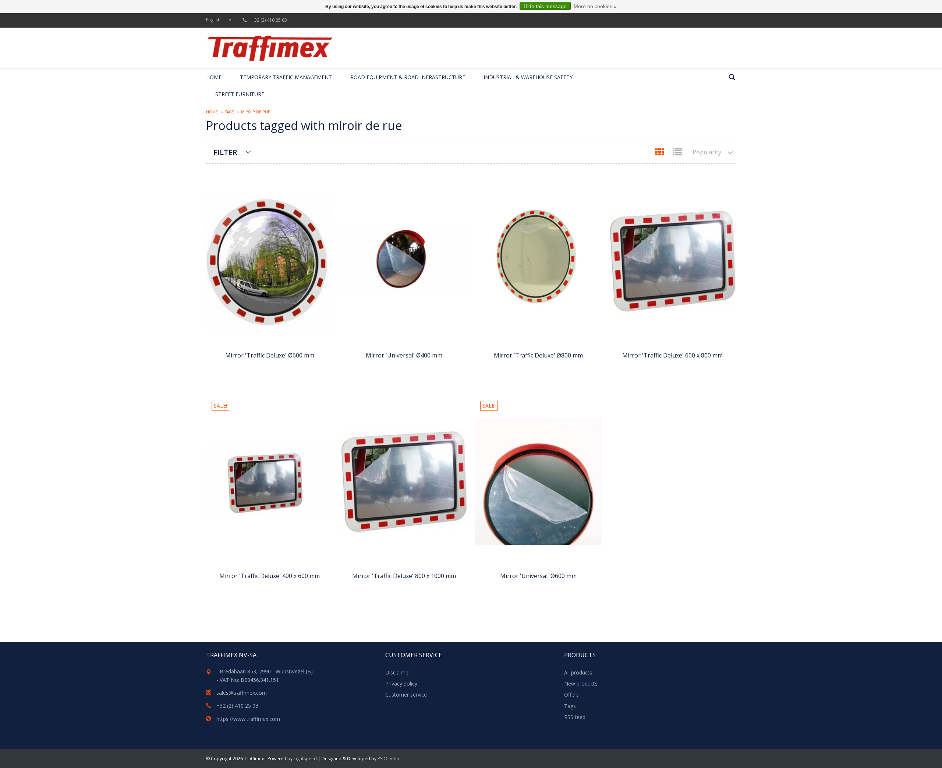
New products (581, 683)
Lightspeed (305, 758)
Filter (225, 152)
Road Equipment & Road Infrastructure (407, 77)
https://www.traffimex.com (248, 718)
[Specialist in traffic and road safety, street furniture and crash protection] (269, 48)
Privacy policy (401, 683)
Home (214, 77)
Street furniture (239, 94)
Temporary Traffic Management (286, 77)
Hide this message (545, 6)
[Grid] (660, 153)
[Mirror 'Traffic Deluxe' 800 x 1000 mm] (403, 481)
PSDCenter (389, 758)
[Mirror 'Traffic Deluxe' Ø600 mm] (269, 261)
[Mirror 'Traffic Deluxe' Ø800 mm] (538, 261)
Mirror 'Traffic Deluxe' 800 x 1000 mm (404, 575)
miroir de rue (255, 112)
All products (578, 672)
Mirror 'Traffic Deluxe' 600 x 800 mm (672, 355)
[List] (677, 153)
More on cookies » (595, 6)
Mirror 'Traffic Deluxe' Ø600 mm (269, 355)
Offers (571, 694)
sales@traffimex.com (241, 692)
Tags (229, 112)
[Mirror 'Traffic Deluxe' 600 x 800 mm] (672, 261)
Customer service (406, 694)
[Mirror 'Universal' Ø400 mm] (403, 261)
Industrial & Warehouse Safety (528, 77)
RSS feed (574, 717)
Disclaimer (397, 672)
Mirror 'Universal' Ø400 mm (404, 355)
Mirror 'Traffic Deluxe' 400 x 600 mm (269, 575)
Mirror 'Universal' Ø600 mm (538, 575)
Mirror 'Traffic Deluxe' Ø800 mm (538, 355)
